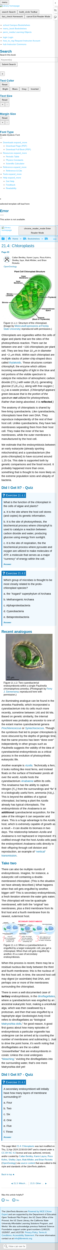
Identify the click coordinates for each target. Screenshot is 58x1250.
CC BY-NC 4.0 (8, 1153)
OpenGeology (10, 266)
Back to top (6, 1174)
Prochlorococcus (11, 728)
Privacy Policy (31, 1232)
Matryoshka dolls (11, 1023)
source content (28, 1163)
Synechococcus (34, 728)
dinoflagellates (46, 996)
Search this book (8, 55)
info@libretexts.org (23, 1238)
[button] (10, 185)
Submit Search (9, 64)
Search (6, 1246)
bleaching (8, 1058)
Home (15, 239)
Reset (4, 84)
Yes (7, 1200)
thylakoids (15, 362)
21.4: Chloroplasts (25, 1146)
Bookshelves (33, 239)
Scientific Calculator (15, 163)
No (17, 1200)
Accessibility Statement (23, 1235)
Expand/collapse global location (55, 238)
